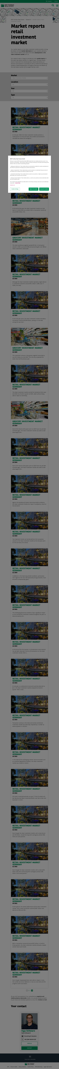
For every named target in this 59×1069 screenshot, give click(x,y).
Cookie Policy (17, 183)
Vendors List (12, 185)
